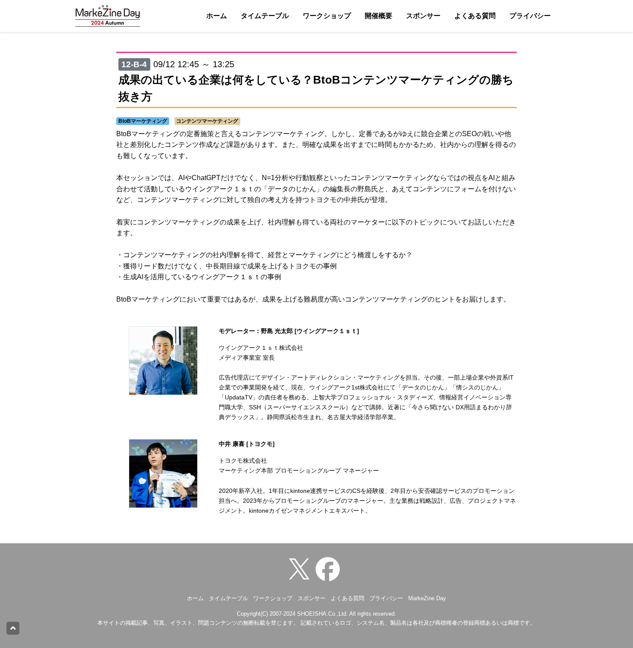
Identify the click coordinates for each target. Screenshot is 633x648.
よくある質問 (475, 15)
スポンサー (423, 15)
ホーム (216, 15)
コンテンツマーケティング (207, 121)
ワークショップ (327, 15)
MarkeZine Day (427, 598)
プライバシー (530, 15)
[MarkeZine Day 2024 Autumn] (330, 568)
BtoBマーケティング (142, 121)
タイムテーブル (265, 15)
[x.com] (301, 568)
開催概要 (378, 15)
